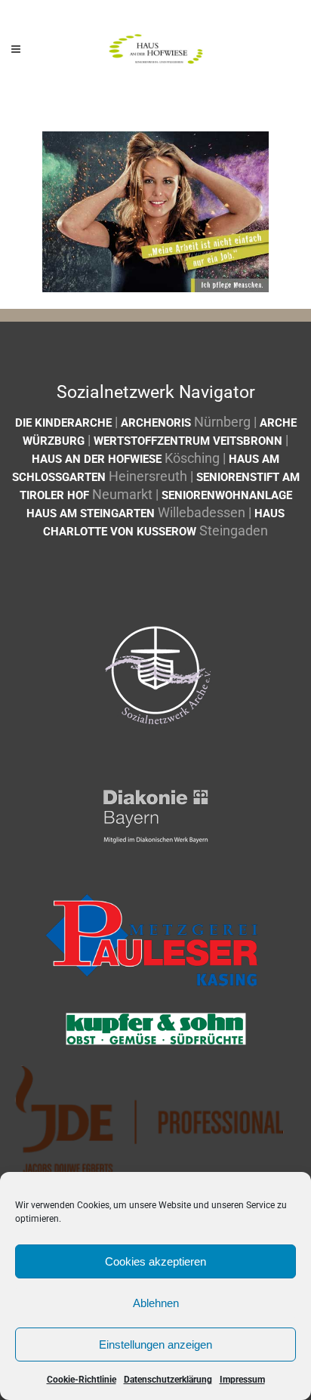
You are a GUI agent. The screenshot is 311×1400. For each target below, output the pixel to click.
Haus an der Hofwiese (97, 459)
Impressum (242, 1379)
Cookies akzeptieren (155, 1261)
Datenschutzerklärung (168, 1379)
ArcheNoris (156, 423)
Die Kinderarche (63, 423)
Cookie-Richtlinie (81, 1379)
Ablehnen (156, 1303)
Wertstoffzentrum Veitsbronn (188, 441)
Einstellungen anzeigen (155, 1344)
